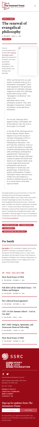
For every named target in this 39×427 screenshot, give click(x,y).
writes (11, 55)
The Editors (7, 280)
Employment (7, 394)
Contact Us (7, 396)
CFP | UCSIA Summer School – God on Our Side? (18, 313)
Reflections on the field (14, 231)
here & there (8, 19)
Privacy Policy (9, 389)
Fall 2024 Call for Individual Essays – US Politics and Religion (19, 289)
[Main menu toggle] (35, 6)
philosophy (8, 228)
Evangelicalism (10, 225)
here (18, 213)
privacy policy (6, 420)
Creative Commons (11, 391)
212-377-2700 (7, 386)
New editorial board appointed (15, 300)
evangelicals (26, 225)
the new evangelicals (11, 218)
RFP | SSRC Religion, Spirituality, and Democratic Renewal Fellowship (17, 326)
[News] (3, 374)
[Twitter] (7, 374)
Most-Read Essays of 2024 (13, 277)
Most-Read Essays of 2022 (13, 337)
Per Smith (7, 36)
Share (5, 39)
